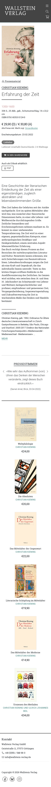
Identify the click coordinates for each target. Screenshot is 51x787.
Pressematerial (12, 81)
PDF (9, 168)
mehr (5, 338)
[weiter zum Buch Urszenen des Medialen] (25, 697)
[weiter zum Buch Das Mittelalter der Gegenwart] (25, 541)
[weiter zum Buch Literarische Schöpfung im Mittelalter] (25, 593)
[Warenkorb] (47, 17)
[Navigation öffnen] (47, 6)
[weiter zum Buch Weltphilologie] (25, 436)
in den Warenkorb (16, 155)
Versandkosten (31, 128)
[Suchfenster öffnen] (47, 12)
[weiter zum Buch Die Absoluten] (25, 489)
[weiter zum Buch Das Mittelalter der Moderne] (25, 645)
